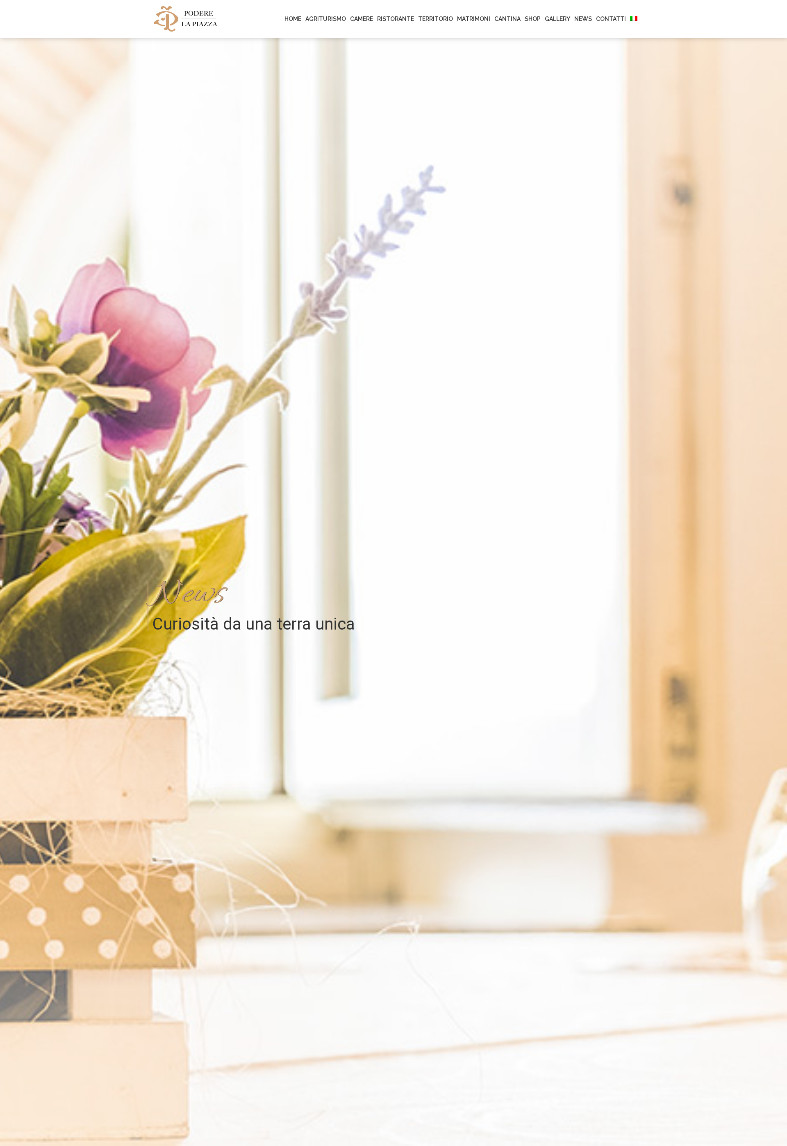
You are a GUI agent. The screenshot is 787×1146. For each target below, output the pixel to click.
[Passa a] (633, 19)
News (583, 19)
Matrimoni (473, 19)
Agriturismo (325, 19)
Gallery (557, 19)
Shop (533, 19)
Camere (361, 19)
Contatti (611, 19)
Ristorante (395, 19)
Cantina (507, 19)
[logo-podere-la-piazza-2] (185, 18)
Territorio (435, 19)
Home (292, 19)
